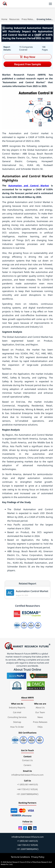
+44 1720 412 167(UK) (27, 789)
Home (4, 19)
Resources (14, 19)
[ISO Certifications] (27, 739)
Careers (27, 765)
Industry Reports (17, 707)
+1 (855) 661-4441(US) (27, 784)
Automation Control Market (32, 591)
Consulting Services (17, 717)
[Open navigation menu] (50, 4)
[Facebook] (25, 828)
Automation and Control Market (28, 185)
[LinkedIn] (35, 828)
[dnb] (17, 685)
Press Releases (28, 19)
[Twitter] (30, 828)
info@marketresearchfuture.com (27, 774)
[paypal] (16, 676)
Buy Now (29, 57)
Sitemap (17, 722)
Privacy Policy (37, 857)
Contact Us (27, 760)
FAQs (40, 726)
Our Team (40, 712)
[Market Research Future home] (5, 4)
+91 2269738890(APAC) (27, 794)
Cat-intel (17, 712)
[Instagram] (20, 828)
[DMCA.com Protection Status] (35, 685)
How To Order (17, 726)
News (40, 717)
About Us (40, 707)
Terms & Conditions (20, 857)
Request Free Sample (27, 64)
